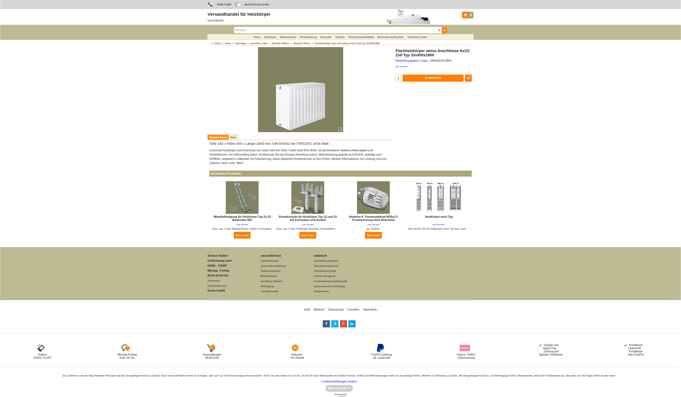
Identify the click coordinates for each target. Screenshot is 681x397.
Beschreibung (217, 137)
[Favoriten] (468, 78)
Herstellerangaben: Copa (411, 60)
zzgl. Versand (401, 66)
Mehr (233, 137)
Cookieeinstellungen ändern (339, 381)
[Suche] (444, 30)
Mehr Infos (242, 235)
